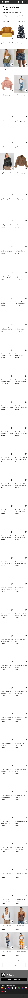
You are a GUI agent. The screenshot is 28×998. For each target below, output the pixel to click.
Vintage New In (8, 16)
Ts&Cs (25, 996)
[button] (2, 988)
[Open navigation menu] (2, 2)
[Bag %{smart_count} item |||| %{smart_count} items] (26, 2)
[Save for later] (12, 38)
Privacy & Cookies (19, 996)
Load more (14, 965)
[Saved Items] (22, 2)
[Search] (18, 2)
